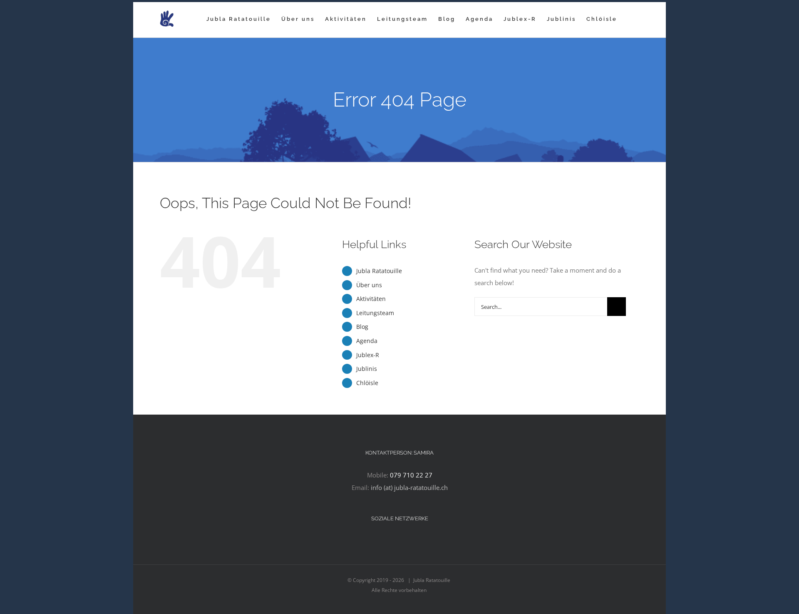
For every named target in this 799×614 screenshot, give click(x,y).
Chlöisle (367, 383)
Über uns (369, 285)
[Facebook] (382, 540)
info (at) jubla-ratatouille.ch (409, 487)
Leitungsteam (375, 313)
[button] (630, 18)
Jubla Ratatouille (379, 271)
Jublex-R (367, 355)
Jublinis (366, 369)
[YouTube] (405, 540)
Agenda (366, 341)
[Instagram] (394, 540)
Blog (362, 327)
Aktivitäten (371, 299)
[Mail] (416, 540)
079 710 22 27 (411, 475)
